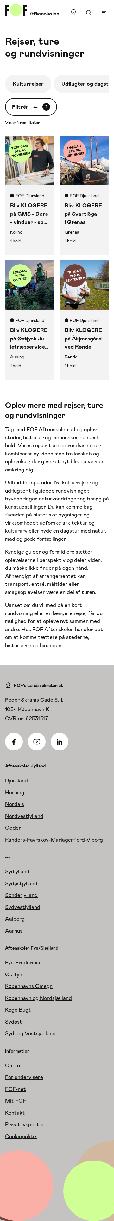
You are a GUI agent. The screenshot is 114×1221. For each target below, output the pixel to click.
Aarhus (13, 930)
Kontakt (15, 1112)
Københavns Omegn (29, 986)
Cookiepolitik (21, 1136)
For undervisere (24, 1077)
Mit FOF (15, 1100)
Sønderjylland (21, 895)
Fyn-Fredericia (22, 962)
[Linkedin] (59, 741)
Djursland (16, 780)
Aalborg (15, 918)
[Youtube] (37, 741)
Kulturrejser (28, 83)
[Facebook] (14, 741)
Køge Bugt (18, 1009)
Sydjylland (17, 871)
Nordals (14, 804)
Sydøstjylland (21, 883)
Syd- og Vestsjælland (30, 1033)
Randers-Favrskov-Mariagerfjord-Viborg (54, 839)
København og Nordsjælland (38, 998)
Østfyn (13, 974)
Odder (13, 827)
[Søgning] (88, 12)
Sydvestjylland (22, 907)
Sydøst (13, 1021)
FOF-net (15, 1089)
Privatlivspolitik (24, 1124)
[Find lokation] (73, 12)
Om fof (13, 1065)
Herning (14, 792)
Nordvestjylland (24, 816)
